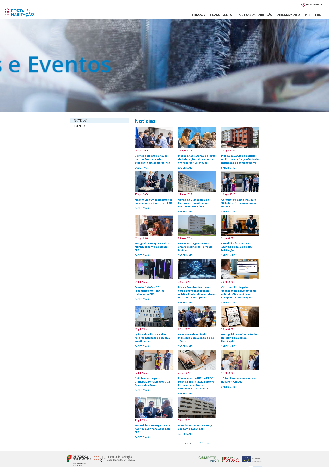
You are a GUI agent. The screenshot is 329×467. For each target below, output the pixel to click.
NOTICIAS (80, 120)
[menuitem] (198, 15)
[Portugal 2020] (229, 457)
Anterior (189, 443)
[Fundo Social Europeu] (251, 457)
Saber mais (142, 167)
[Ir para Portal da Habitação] (19, 12)
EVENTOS (80, 126)
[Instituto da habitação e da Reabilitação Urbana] (113, 460)
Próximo (204, 443)
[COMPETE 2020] (209, 457)
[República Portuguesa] (79, 460)
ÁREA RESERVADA (313, 4)
